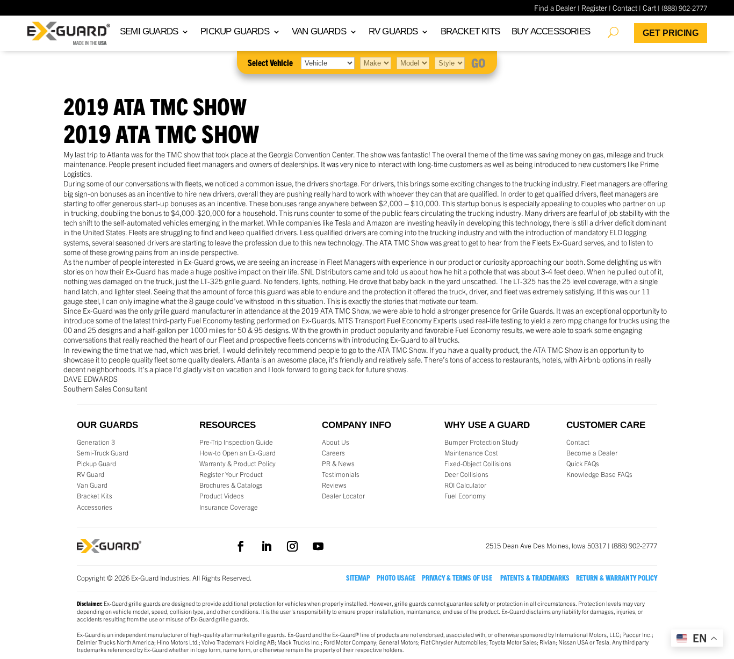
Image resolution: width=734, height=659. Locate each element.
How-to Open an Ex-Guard (237, 452)
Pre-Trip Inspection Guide (236, 442)
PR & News (338, 463)
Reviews (334, 485)
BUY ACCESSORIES (551, 32)
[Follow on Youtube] (318, 546)
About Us (335, 442)
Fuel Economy (465, 495)
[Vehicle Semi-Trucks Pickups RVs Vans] (328, 62)
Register (594, 7)
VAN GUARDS (319, 32)
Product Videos (221, 495)
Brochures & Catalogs (231, 485)
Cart (649, 7)
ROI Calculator (465, 485)
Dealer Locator (343, 495)
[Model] (413, 62)
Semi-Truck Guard (102, 452)
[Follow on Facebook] (240, 546)
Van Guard (92, 485)
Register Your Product (231, 474)
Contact (625, 7)
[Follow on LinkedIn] (266, 546)
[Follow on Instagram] (292, 546)
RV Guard (90, 474)
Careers (333, 452)
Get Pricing (671, 33)
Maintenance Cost (471, 452)
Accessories (94, 507)
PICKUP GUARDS (234, 32)
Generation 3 (96, 442)
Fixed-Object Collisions (478, 463)
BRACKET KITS (470, 32)
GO (478, 62)
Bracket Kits (94, 495)
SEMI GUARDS (149, 32)
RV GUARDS (393, 32)
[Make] (375, 62)
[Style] (450, 62)
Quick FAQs (582, 463)
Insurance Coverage (228, 507)
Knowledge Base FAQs (599, 474)
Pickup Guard (96, 463)
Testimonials (340, 474)
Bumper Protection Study (481, 442)
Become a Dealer (591, 452)
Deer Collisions (466, 474)
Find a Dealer (555, 7)
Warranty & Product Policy (237, 463)
